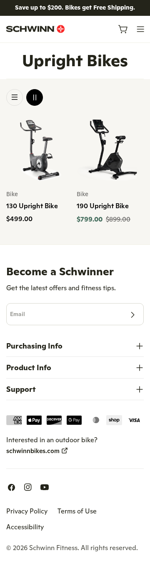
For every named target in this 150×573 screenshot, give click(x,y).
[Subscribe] (132, 314)
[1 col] (14, 97)
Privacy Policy (27, 511)
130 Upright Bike (32, 206)
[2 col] (34, 97)
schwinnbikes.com (33, 451)
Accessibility (25, 527)
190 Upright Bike (103, 206)
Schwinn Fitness (53, 547)
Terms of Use (77, 511)
